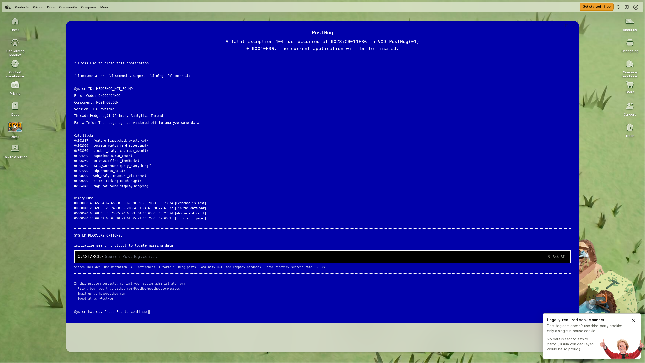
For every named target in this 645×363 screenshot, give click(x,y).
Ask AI (559, 257)
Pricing (38, 7)
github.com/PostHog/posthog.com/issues (147, 288)
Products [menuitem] (22, 7)
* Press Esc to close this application (111, 63)
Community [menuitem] (68, 7)
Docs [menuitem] (51, 7)
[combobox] (336, 257)
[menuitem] (8, 7)
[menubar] (56, 7)
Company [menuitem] (88, 7)
